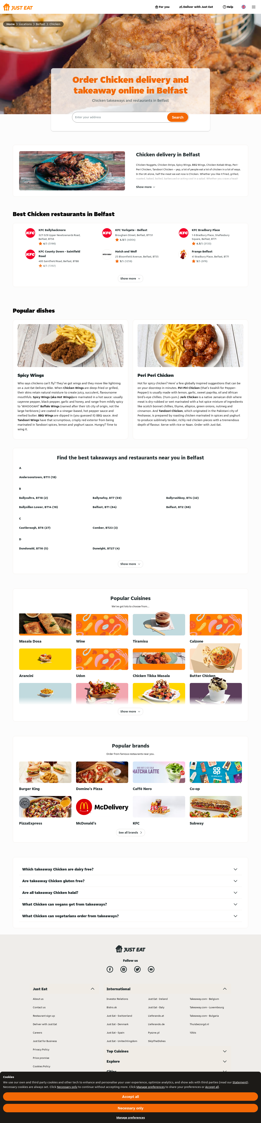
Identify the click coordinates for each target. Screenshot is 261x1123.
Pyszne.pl (154, 1032)
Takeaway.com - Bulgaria (204, 1015)
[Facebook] (110, 969)
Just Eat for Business (45, 1041)
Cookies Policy (41, 1066)
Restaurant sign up (44, 1015)
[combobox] (119, 117)
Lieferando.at (156, 1015)
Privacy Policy (41, 1049)
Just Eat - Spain (115, 1032)
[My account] (253, 7)
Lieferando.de (156, 1024)
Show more (144, 187)
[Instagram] (123, 969)
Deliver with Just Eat (198, 7)
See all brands (128, 832)
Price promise (41, 1058)
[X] (137, 969)
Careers (37, 1032)
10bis (193, 1032)
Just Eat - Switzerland (119, 1015)
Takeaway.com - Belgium (204, 999)
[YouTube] (151, 969)
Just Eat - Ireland (158, 999)
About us (38, 999)
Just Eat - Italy (156, 1007)
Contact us (39, 1007)
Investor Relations (117, 999)
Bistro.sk (112, 1007)
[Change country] (243, 6)
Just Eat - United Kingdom (122, 1041)
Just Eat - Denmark (117, 1024)
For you (164, 7)
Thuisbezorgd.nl (199, 1024)
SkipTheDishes (156, 1041)
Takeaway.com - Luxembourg (207, 1007)
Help (230, 7)
